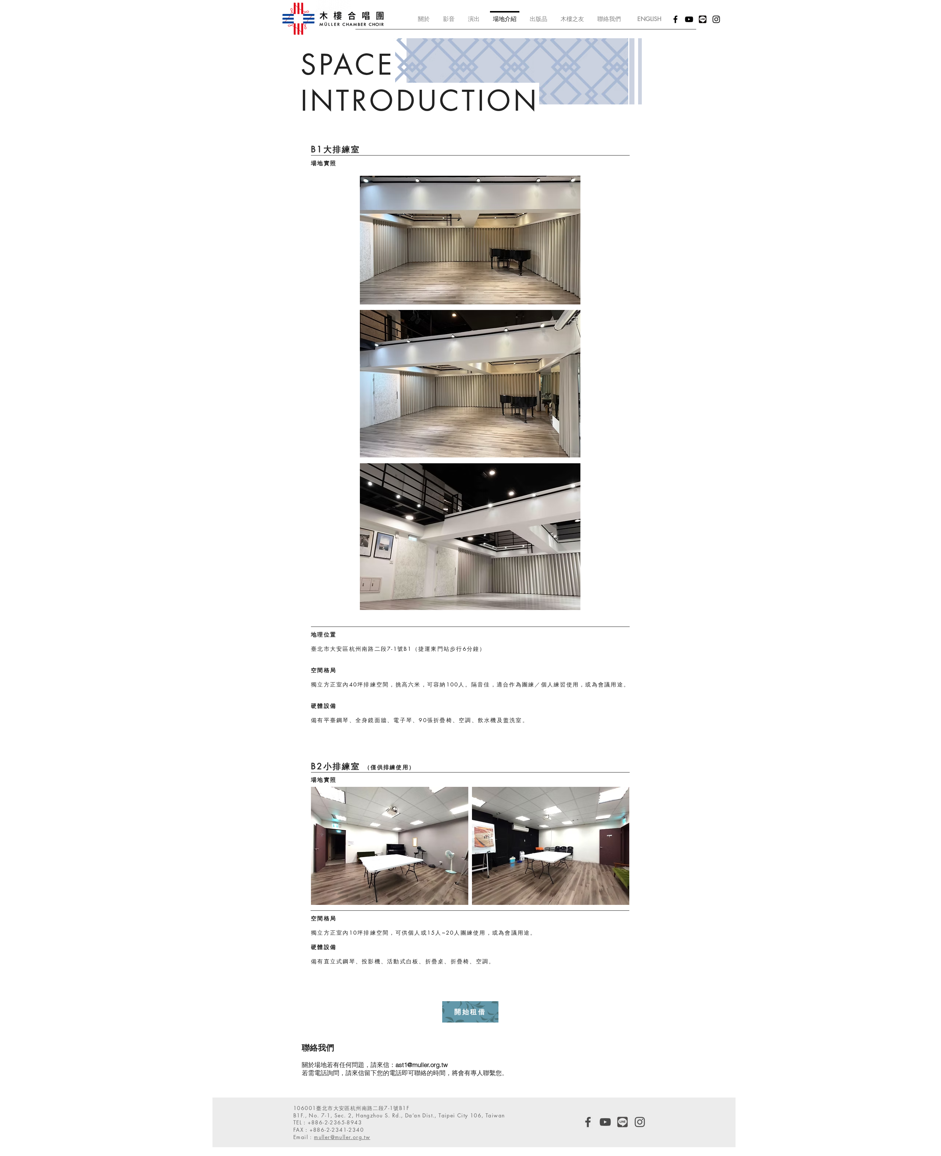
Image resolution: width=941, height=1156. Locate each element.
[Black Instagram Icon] (716, 19)
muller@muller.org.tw (342, 1137)
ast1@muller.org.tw (422, 1064)
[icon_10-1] (703, 19)
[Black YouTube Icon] (689, 19)
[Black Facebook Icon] (675, 19)
